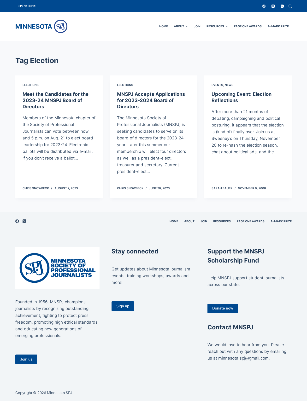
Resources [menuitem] (215, 26)
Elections (31, 85)
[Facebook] (264, 6)
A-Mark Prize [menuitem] (278, 26)
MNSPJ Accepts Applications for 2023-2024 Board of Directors (151, 100)
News (229, 85)
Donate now (222, 308)
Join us (26, 359)
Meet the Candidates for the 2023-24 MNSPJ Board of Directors (56, 100)
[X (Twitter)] (273, 6)
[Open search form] (290, 6)
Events (217, 85)
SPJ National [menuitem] (27, 6)
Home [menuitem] (163, 26)
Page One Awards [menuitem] (248, 26)
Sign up (122, 306)
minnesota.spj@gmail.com (243, 358)
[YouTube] (282, 6)
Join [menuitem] (197, 26)
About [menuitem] (179, 26)
